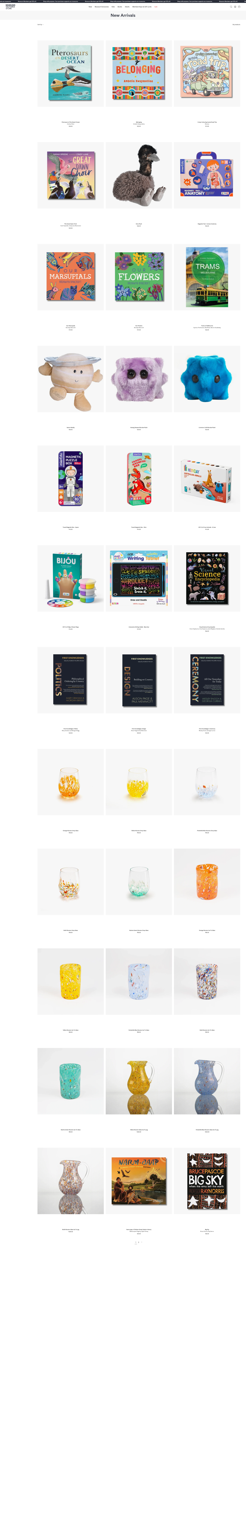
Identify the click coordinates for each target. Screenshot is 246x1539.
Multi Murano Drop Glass (71, 930)
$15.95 (139, 629)
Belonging (139, 122)
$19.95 (207, 126)
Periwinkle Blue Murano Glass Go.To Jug (207, 1129)
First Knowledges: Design (139, 728)
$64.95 (207, 631)
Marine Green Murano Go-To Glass (71, 1129)
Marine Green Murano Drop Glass (138, 930)
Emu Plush (139, 224)
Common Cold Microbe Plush (207, 427)
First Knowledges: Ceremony (207, 728)
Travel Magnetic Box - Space (71, 527)
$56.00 (70, 832)
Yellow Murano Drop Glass (138, 830)
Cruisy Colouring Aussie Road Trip (207, 122)
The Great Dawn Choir (70, 224)
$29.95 (139, 126)
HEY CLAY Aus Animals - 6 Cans (207, 527)
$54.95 (70, 429)
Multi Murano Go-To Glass (207, 1030)
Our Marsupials (70, 325)
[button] (231, 7)
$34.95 (207, 226)
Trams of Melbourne (207, 325)
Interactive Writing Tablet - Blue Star (139, 627)
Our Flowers (138, 325)
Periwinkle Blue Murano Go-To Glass (139, 1030)
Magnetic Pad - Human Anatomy (207, 224)
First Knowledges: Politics (71, 728)
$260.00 (139, 1132)
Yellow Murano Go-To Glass (70, 1030)
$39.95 (70, 126)
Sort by (39, 24)
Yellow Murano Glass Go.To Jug (139, 1129)
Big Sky (207, 1229)
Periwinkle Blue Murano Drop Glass (207, 830)
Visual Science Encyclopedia (207, 627)
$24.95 (139, 429)
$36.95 (139, 226)
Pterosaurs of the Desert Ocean (71, 122)
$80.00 (207, 932)
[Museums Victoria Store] (10, 6)
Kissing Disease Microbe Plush (138, 427)
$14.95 (70, 629)
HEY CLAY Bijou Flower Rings (71, 627)
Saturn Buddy (71, 427)
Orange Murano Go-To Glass (207, 930)
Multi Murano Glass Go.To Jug (70, 1229)
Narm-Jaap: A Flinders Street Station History (138, 1229)
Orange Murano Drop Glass (70, 830)
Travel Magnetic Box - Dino (138, 527)
